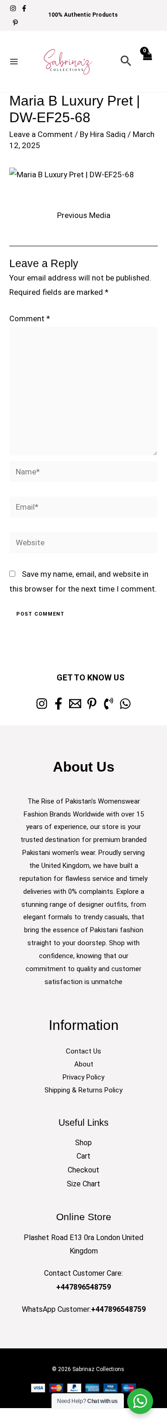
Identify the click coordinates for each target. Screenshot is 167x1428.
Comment (29, 318)
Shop (83, 1142)
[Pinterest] (15, 22)
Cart (83, 1156)
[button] (126, 61)
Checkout (83, 1170)
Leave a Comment (41, 134)
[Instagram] (13, 8)
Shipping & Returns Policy (83, 1090)
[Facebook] (24, 8)
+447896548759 (83, 1287)
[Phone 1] (109, 704)
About (83, 1064)
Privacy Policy (83, 1077)
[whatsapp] (125, 704)
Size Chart (83, 1183)
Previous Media (83, 215)
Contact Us (83, 1051)
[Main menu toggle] (14, 61)
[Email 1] (75, 704)
